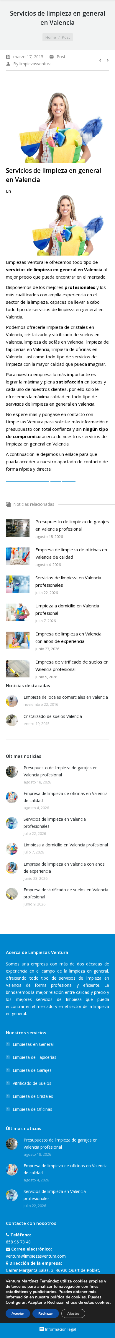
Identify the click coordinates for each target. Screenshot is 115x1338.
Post (66, 37)
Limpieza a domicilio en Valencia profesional (67, 609)
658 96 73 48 (18, 1242)
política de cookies (68, 1297)
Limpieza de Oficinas (32, 1109)
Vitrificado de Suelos (32, 1083)
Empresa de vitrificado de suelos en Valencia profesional (72, 665)
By (32, 63)
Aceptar (18, 1313)
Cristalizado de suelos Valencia (53, 716)
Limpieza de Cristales (33, 1096)
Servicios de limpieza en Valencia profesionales (68, 581)
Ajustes (73, 1313)
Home (50, 37)
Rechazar (45, 1313)
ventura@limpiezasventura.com (36, 1256)
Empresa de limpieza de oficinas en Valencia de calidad (71, 553)
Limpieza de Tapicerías (34, 1057)
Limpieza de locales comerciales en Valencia (66, 697)
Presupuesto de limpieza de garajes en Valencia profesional (72, 525)
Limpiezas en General (33, 1044)
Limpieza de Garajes (32, 1070)
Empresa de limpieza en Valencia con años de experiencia (68, 637)
